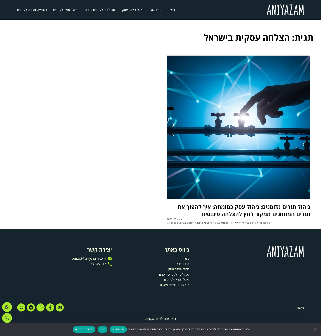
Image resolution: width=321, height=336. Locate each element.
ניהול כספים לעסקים (65, 10)
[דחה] (315, 329)
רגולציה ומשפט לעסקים (32, 10)
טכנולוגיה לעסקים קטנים (100, 10)
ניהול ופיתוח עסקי (132, 10)
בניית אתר (170, 319)
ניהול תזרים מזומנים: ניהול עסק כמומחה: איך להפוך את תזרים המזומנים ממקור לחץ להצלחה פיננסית (244, 210)
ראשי (172, 10)
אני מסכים (118, 329)
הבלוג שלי (156, 10)
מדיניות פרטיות (84, 329)
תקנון (300, 307)
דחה (102, 329)
